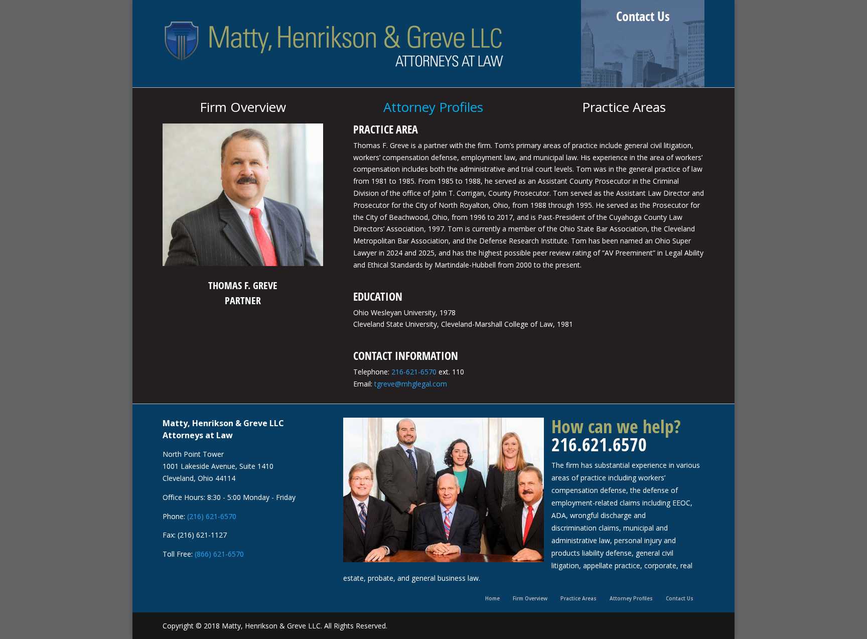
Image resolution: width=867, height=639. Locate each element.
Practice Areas (578, 598)
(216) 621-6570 (211, 516)
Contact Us (643, 16)
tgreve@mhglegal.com (410, 384)
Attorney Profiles (631, 598)
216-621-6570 (414, 371)
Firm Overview (530, 598)
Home (492, 598)
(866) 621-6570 (219, 554)
